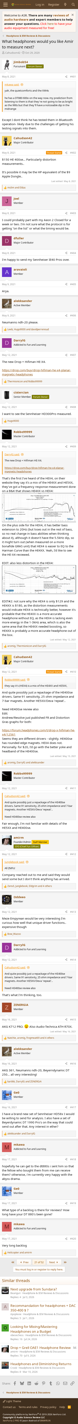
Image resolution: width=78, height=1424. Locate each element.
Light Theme (13, 1401)
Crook (13, 1368)
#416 (73, 1063)
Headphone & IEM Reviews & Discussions (45, 1293)
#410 (73, 671)
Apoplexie (15, 1314)
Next (52, 1262)
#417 (73, 1107)
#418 (73, 1159)
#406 (73, 315)
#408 (73, 407)
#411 (73, 788)
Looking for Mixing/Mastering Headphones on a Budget (33, 1329)
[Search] (73, 4)
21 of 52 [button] (39, 1262)
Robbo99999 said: (15, 679)
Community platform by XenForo (34, 1414)
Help (62, 1407)
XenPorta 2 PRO (11, 1420)
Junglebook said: (14, 862)
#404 (73, 253)
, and (28, 329)
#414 (73, 959)
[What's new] (65, 4)
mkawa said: (12, 84)
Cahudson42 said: (15, 796)
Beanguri (15, 1293)
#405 (73, 284)
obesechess (17, 1335)
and (16, 187)
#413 (73, 912)
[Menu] (5, 4)
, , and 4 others (29, 886)
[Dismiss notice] (72, 15)
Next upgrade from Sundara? (33, 1289)
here (50, 24)
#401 (73, 76)
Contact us (9, 1407)
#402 (73, 152)
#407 (73, 355)
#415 (73, 1019)
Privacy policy (48, 1407)
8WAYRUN (45, 1420)
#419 (73, 1203)
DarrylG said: (12, 454)
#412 (73, 854)
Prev (26, 1262)
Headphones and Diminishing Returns (40, 1364)
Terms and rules (28, 1407)
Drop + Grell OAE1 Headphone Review (40, 1347)
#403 (73, 213)
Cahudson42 (12, 52)
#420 (73, 1238)
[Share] (66, 76)
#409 (73, 446)
